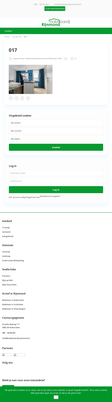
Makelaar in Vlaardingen (13, 308)
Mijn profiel (7, 280)
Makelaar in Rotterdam (13, 300)
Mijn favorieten (9, 284)
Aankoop (6, 256)
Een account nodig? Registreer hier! (24, 197)
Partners (6, 276)
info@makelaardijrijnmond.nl (67, 4)
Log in (56, 189)
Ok (56, 397)
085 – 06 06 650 (8, 333)
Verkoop (6, 251)
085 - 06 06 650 (41, 4)
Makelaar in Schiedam (12, 304)
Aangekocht (7, 236)
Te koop (6, 227)
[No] (108, 394)
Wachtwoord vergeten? (50, 196)
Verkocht (6, 232)
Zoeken (56, 147)
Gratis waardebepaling (13, 260)
